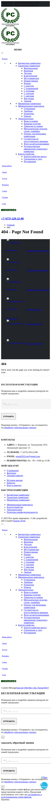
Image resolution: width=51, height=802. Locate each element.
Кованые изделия (32, 124)
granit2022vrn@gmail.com (28, 456)
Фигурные (29, 98)
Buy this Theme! (39, 688)
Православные (31, 81)
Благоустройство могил (35, 156)
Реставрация (30, 161)
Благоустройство (26, 154)
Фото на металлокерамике (36, 144)
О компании (13, 470)
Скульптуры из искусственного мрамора (36, 140)
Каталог (5, 59)
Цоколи (27, 116)
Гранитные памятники (29, 66)
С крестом (29, 86)
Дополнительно (25, 118)
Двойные (28, 111)
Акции (4, 172)
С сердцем (29, 93)
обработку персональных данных (20, 427)
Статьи (4, 191)
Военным (28, 71)
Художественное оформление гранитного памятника (35, 149)
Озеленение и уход (33, 159)
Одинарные (29, 108)
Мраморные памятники (29, 103)
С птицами (29, 91)
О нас (4, 204)
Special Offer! (22, 688)
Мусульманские (31, 78)
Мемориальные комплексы (31, 106)
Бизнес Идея (19, 521)
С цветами (29, 96)
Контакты (5, 185)
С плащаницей (31, 88)
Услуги (4, 178)
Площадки (29, 113)
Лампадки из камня (33, 126)
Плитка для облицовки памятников (35, 135)
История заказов (15, 480)
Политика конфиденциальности (22, 512)
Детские (28, 73)
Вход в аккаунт (14, 485)
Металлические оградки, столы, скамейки (36, 130)
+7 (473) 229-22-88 (8, 210)
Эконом (27, 101)
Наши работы (7, 166)
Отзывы (5, 197)
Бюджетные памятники (29, 63)
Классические (30, 76)
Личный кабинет (15, 475)
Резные (27, 83)
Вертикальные (31, 68)
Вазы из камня (31, 121)
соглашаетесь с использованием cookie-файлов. (21, 795)
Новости (11, 483)
